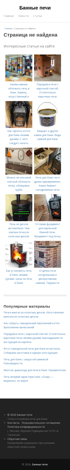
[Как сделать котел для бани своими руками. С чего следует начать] (18, 127)
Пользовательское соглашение (41, 422)
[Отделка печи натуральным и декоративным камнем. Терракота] (47, 266)
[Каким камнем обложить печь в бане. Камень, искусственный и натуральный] (18, 80)
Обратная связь (17, 439)
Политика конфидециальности (26, 426)
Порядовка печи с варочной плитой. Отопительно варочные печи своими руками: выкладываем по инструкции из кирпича (35, 338)
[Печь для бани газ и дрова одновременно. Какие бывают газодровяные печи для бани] (47, 173)
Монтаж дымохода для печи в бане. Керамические (35, 370)
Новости (23, 16)
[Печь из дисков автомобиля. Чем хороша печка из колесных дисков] (18, 220)
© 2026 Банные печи (19, 414)
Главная (9, 16)
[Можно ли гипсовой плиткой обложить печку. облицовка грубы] (18, 173)
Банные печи (35, 7)
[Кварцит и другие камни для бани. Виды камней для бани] (47, 127)
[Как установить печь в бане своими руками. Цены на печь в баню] (18, 266)
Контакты (13, 422)
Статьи (37, 16)
